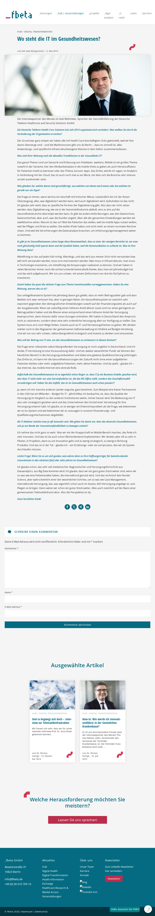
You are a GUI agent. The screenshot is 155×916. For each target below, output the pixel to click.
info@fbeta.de (14, 879)
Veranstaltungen (51, 896)
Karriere (84, 871)
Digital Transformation (38, 31)
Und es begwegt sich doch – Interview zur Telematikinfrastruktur (52, 721)
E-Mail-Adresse (13, 606)
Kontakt (84, 875)
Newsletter (114, 878)
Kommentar (11, 548)
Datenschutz (41, 911)
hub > (20, 31)
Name (9, 592)
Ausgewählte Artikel (77, 665)
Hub (44, 866)
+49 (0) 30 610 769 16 (18, 884)
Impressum (27, 911)
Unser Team (87, 866)
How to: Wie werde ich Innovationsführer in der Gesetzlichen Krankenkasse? (101, 722)
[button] (67, 507)
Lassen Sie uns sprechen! (77, 820)
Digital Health (50, 871)
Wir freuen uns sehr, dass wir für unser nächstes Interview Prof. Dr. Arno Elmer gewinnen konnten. (52, 731)
